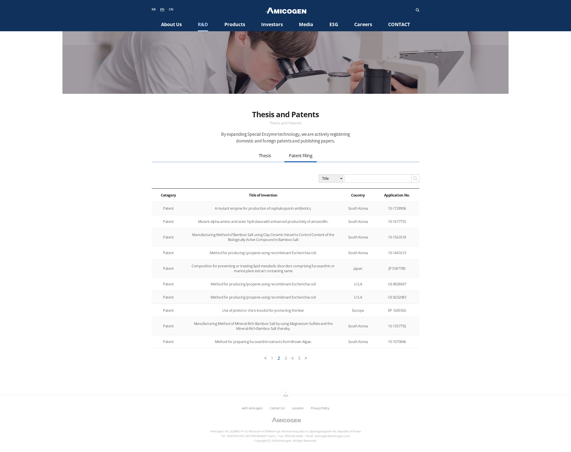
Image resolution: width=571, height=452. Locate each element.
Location (298, 408)
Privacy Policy (320, 408)
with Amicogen (252, 408)
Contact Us (277, 408)
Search (417, 10)
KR (154, 9)
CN (171, 9)
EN (162, 9)
